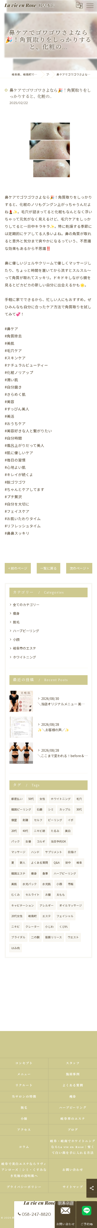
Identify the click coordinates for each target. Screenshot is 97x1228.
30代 (79, 809)
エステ (46, 916)
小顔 (16, 639)
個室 (14, 820)
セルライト (32, 894)
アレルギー (47, 905)
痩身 (16, 613)
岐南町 (32, 916)
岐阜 (79, 862)
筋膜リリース (53, 937)
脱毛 (16, 622)
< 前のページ (17, 568)
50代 (31, 799)
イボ (70, 820)
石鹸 (39, 809)
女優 (28, 841)
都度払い (17, 799)
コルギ (41, 841)
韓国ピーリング (21, 809)
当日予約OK (58, 841)
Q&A (57, 862)
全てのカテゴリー (26, 604)
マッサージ (18, 852)
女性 (42, 799)
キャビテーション (22, 905)
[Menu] (89, 5)
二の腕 (35, 937)
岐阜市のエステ (24, 648)
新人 (22, 862)
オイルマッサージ (70, 905)
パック (15, 841)
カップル (65, 809)
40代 (25, 831)
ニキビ (15, 926)
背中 (68, 862)
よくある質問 (39, 862)
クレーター (32, 926)
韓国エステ (18, 873)
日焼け (72, 852)
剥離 (25, 820)
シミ (51, 809)
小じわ (49, 926)
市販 (70, 884)
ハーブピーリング (26, 630)
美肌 (14, 884)
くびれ (63, 926)
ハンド (35, 852)
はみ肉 (15, 948)
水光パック (30, 884)
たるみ (55, 831)
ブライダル (18, 937)
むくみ (15, 894)
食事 (45, 873)
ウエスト (73, 937)
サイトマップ (73, 1187)
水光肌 (46, 884)
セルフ (38, 820)
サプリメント (53, 852)
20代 (14, 831)
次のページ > (79, 568)
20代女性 (17, 916)
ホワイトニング (24, 657)
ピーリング (55, 820)
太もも (61, 894)
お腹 (48, 894)
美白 (68, 831)
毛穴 (79, 799)
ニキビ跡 (39, 831)
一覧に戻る (48, 568)
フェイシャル (65, 916)
